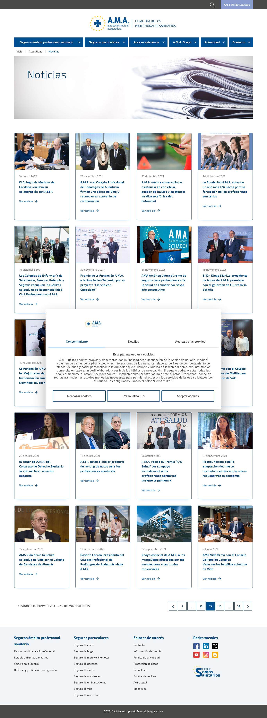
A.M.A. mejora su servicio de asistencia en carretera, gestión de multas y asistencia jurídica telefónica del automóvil (163, 191)
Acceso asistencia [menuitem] (146, 42)
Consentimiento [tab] (77, 341)
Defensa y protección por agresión (35, 670)
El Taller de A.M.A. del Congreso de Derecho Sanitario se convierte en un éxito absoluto (41, 468)
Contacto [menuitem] (239, 42)
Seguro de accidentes (87, 676)
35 (240, 606)
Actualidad (35, 51)
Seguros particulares (91, 637)
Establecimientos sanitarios (31, 657)
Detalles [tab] (133, 341)
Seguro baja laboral (26, 664)
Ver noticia (26, 201)
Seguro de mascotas (86, 695)
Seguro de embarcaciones (90, 682)
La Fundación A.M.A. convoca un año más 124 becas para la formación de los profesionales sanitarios (225, 189)
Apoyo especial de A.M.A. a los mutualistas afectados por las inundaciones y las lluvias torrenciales (163, 562)
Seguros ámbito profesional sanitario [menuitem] (46, 42)
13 (212, 606)
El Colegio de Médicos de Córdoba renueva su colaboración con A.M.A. (37, 187)
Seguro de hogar (84, 651)
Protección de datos (146, 664)
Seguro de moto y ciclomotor (91, 657)
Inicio (19, 51)
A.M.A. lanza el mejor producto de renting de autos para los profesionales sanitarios (102, 466)
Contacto (139, 645)
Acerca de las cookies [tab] (190, 341)
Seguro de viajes (84, 670)
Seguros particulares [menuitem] (104, 42)
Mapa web (140, 688)
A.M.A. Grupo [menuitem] (182, 42)
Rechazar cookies (79, 395)
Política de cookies (145, 676)
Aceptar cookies (188, 395)
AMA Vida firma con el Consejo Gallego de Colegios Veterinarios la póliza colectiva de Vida (225, 562)
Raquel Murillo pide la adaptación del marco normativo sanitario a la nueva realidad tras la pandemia (225, 468)
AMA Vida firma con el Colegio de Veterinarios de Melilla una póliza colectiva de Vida (224, 373)
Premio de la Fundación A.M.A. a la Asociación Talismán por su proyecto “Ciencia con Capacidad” (102, 282)
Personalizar (131, 395)
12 (202, 606)
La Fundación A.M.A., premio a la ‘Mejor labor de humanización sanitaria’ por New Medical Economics (40, 375)
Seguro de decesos (86, 664)
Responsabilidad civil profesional (34, 651)
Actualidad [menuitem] (212, 42)
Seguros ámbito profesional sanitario (37, 640)
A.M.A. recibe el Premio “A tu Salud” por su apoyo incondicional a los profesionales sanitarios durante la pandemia (162, 471)
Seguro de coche (84, 645)
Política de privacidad (147, 657)
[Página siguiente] (248, 606)
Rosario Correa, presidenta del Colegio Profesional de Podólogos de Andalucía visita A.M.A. (102, 562)
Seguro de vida (83, 688)
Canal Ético (140, 670)
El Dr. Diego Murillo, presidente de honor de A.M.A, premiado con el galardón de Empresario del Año (225, 282)
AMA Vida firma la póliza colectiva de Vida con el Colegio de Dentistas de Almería (41, 559)
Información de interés (148, 651)
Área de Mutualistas (237, 4)
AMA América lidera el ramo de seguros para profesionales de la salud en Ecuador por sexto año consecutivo (164, 282)
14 (221, 606)
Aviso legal (140, 682)
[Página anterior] (173, 606)
